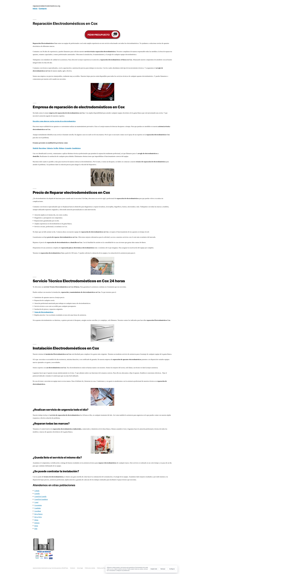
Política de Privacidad (103, 568)
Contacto (43, 9)
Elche (36, 526)
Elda (35, 529)
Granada (68, 148)
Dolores (37, 523)
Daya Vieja (38, 517)
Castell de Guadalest (41, 499)
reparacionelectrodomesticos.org (46, 6)
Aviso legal (80, 568)
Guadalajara (76, 148)
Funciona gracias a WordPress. (60, 568)
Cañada (36, 491)
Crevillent (37, 511)
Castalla (37, 493)
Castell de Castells (40, 496)
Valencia (50, 148)
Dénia (36, 520)
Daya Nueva (38, 514)
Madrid (35, 148)
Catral (36, 502)
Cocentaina (38, 505)
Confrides (37, 508)
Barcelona (42, 148)
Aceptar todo (154, 568)
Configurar (172, 568)
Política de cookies (90, 568)
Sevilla (55, 148)
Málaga (61, 148)
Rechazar (163, 568)
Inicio (35, 9)
